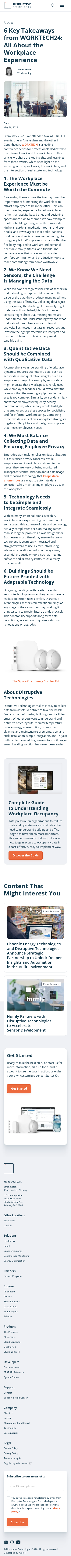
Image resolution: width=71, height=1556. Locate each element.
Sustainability (11, 1432)
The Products (11, 1332)
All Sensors (10, 1336)
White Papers (11, 1311)
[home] (9, 1168)
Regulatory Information (16, 1463)
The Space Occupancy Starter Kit (35, 681)
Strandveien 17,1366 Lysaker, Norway (15, 1188)
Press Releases (12, 1301)
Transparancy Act (13, 1458)
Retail (7, 1246)
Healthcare (10, 1241)
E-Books (8, 1316)
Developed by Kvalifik (15, 1552)
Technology (10, 1427)
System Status (11, 1377)
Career (7, 1418)
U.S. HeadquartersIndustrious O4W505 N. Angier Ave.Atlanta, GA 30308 (13, 1200)
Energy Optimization (14, 1260)
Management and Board (17, 1423)
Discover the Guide (26, 855)
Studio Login (10, 1351)
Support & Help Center (16, 1397)
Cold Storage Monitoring (17, 1255)
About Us (8, 1413)
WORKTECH (30, 144)
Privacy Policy (11, 1453)
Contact (8, 1392)
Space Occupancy (13, 1250)
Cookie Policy (11, 1448)
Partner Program (13, 1276)
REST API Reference (14, 1372)
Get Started (19, 1088)
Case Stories (10, 1306)
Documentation (12, 1367)
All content (9, 1291)
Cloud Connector (12, 1341)
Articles (8, 1296)
